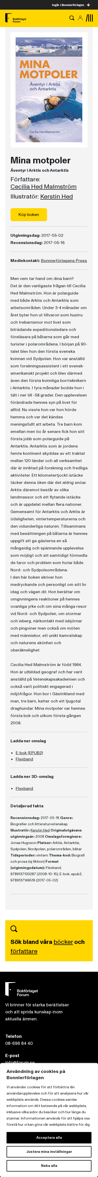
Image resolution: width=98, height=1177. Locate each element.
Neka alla (49, 1165)
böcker (63, 942)
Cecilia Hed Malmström (43, 186)
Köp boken (29, 215)
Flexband (24, 759)
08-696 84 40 (19, 1043)
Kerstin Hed (56, 196)
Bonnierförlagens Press (64, 261)
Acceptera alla (49, 1137)
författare (23, 951)
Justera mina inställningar (49, 1151)
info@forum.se (20, 1063)
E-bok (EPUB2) (29, 753)
